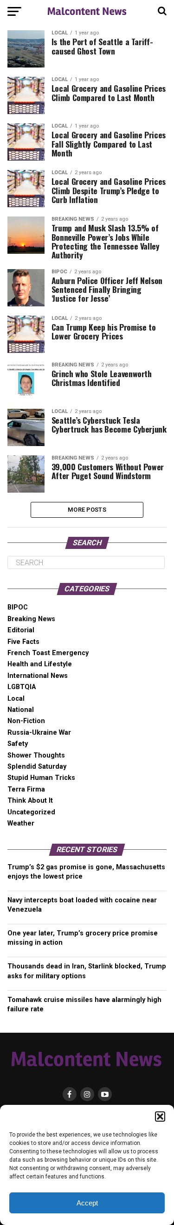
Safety (17, 744)
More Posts (87, 509)
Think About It (30, 801)
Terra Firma (26, 789)
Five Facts (23, 642)
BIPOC (17, 607)
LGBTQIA (21, 687)
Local (16, 699)
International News (37, 676)
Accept (87, 1203)
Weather (20, 823)
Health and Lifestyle (39, 664)
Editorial (20, 630)
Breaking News (31, 619)
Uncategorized (31, 812)
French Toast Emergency (48, 653)
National (20, 710)
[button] (160, 1116)
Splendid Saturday (36, 767)
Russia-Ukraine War (39, 733)
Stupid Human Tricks (41, 778)
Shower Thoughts (36, 755)
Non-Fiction (26, 721)
